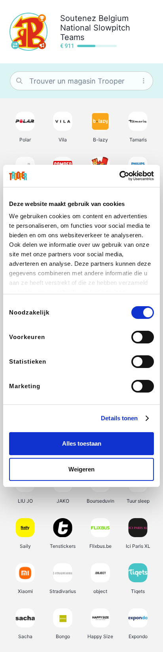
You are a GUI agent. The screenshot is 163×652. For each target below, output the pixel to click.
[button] (25, 126)
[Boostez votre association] (42, 45)
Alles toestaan (81, 443)
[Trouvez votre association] (15, 45)
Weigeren (81, 469)
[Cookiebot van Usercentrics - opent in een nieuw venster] (119, 176)
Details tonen (119, 418)
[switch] (142, 337)
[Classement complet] (42, 18)
